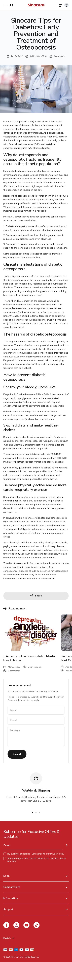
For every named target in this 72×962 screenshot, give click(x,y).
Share (38, 595)
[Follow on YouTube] (26, 925)
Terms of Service (25, 700)
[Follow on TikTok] (36, 925)
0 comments (59, 56)
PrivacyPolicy (57, 853)
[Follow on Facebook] (6, 925)
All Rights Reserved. (30, 957)
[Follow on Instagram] (16, 925)
